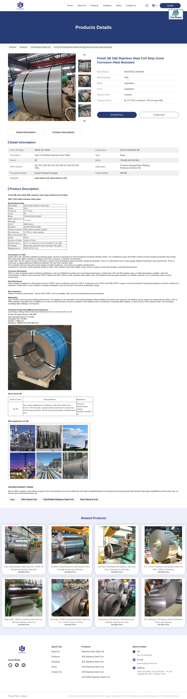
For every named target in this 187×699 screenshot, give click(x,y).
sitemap (24, 696)
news (118, 5)
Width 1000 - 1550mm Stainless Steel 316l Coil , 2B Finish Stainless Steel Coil (23, 620)
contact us (131, 5)
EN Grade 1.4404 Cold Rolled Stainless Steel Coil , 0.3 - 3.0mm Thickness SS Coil (70, 620)
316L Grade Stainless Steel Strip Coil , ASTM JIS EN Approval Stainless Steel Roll (23, 568)
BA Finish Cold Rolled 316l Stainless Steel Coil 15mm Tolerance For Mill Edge (116, 568)
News (54, 667)
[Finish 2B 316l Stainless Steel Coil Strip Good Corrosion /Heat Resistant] (42, 87)
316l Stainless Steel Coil (40, 47)
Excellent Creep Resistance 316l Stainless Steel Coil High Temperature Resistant (70, 568)
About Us (56, 651)
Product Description (63, 132)
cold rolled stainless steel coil (58, 499)
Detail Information (26, 132)
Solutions (56, 662)
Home (70, 5)
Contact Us (57, 672)
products (94, 5)
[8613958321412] (10, 665)
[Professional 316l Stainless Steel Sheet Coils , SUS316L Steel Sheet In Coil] (117, 597)
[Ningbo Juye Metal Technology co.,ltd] (20, 5)
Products (23, 47)
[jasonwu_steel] (23, 665)
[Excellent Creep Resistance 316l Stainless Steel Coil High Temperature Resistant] (70, 545)
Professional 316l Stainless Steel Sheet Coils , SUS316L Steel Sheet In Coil (116, 620)
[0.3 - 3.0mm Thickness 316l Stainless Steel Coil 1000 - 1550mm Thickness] (163, 545)
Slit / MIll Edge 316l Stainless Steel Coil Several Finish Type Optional (163, 620)
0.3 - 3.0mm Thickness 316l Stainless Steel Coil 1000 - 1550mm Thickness (163, 568)
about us (81, 5)
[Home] (22, 652)
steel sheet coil (29, 499)
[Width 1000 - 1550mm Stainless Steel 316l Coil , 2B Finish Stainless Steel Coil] (23, 597)
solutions (107, 5)
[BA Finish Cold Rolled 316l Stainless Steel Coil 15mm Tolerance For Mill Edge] (117, 545)
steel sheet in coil (89, 499)
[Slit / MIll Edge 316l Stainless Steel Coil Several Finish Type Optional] (163, 597)
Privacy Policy (13, 696)
